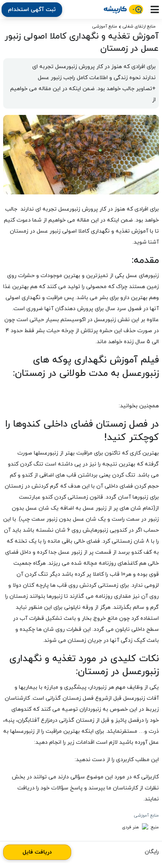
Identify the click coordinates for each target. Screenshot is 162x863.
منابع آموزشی (104, 26)
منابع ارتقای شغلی (139, 26)
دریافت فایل (37, 852)
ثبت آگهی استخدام (32, 9)
